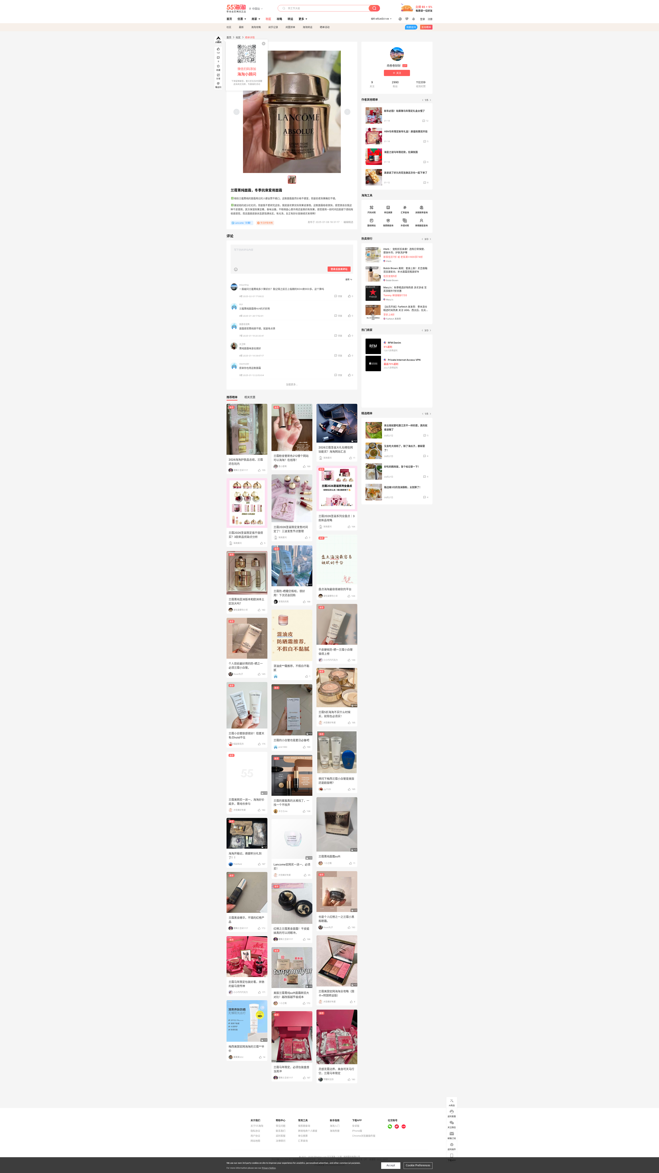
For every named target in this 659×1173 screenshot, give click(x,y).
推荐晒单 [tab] (232, 397)
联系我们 (280, 1130)
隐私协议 (255, 1130)
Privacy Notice (269, 1168)
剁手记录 (273, 27)
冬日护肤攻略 (266, 223)
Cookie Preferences (418, 1165)
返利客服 (280, 1135)
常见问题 (280, 1125)
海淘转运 (307, 27)
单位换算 (388, 212)
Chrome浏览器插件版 (363, 1135)
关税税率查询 (421, 212)
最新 (241, 27)
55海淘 (236, 8)
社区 (229, 27)
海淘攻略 (256, 27)
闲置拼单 (290, 27)
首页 (229, 37)
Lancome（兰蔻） (243, 223)
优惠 (240, 19)
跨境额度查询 (421, 225)
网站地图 (255, 1140)
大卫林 (242, 344)
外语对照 (405, 225)
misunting (243, 285)
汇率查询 (405, 212)
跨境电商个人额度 (307, 1130)
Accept (390, 1165)
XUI (241, 304)
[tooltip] (247, 65)
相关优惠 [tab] (249, 397)
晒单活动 (325, 27)
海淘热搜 (334, 1130)
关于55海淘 (257, 1125)
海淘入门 (334, 1125)
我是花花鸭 (244, 324)
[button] (256, 8)
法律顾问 (280, 1140)
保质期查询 (388, 225)
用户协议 (255, 1135)
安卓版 (355, 1125)
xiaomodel (244, 363)
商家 (254, 19)
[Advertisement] (396, 533)
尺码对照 (371, 212)
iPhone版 (357, 1130)
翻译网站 (371, 225)
